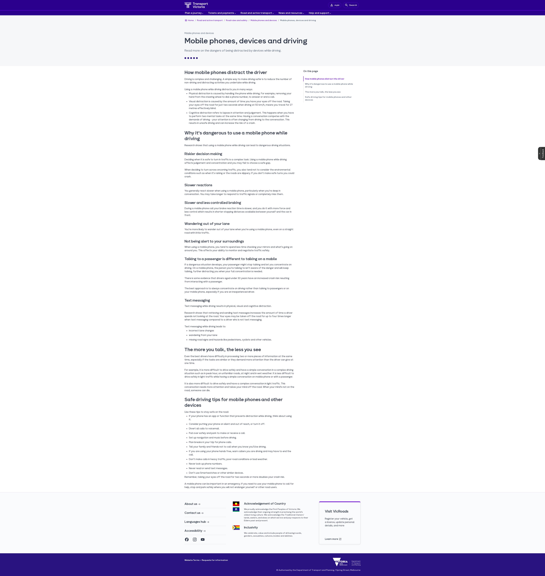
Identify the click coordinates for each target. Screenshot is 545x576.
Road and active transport (256, 13)
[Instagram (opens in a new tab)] (194, 539)
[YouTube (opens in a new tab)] (202, 539)
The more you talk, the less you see (323, 92)
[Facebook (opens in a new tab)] (187, 539)
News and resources (290, 13)
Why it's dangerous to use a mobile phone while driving (329, 85)
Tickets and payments (221, 13)
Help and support (319, 13)
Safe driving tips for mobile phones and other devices (328, 98)
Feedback (543, 153)
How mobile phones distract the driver (324, 79)
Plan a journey (193, 13)
